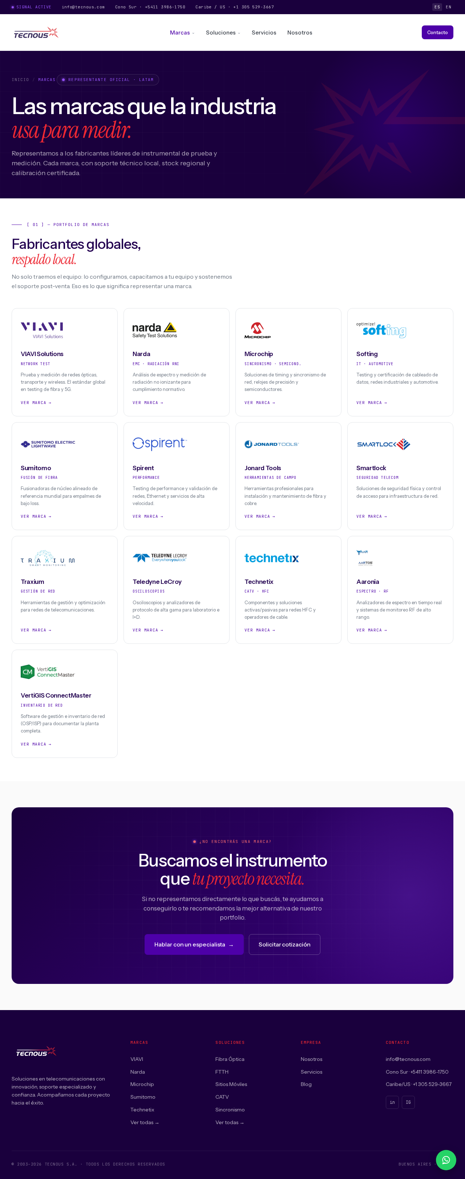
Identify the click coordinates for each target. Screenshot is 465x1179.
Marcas (180, 32)
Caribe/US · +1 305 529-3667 (419, 1084)
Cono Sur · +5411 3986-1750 (417, 1072)
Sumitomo (142, 1097)
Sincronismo (230, 1109)
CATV (222, 1097)
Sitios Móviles (231, 1084)
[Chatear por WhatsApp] (446, 1160)
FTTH (222, 1072)
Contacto (437, 32)
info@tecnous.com (83, 6)
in (392, 1102)
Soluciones (221, 32)
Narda (137, 1072)
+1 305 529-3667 (253, 6)
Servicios (264, 32)
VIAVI (136, 1059)
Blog (306, 1084)
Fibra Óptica (229, 1059)
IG (408, 1102)
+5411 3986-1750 (165, 6)
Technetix (142, 1109)
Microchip (142, 1084)
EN (448, 6)
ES (437, 6)
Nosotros (299, 32)
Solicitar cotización (284, 944)
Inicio (20, 79)
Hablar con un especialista (194, 944)
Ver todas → (144, 1122)
